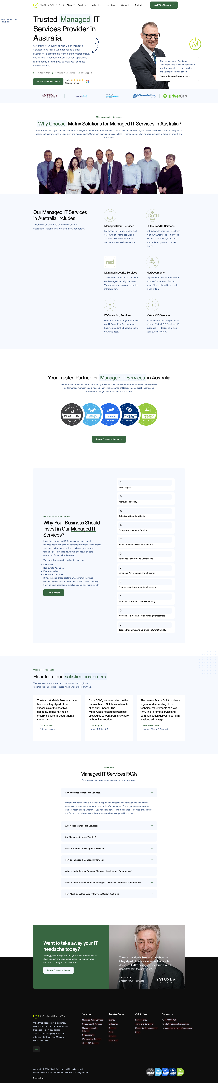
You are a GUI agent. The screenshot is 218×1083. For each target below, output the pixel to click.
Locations (111, 5)
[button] (109, 792)
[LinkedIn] (36, 1049)
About (70, 5)
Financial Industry (52, 571)
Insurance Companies (53, 574)
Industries (96, 5)
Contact (138, 5)
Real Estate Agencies (53, 568)
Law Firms (48, 564)
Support (125, 5)
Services (82, 5)
